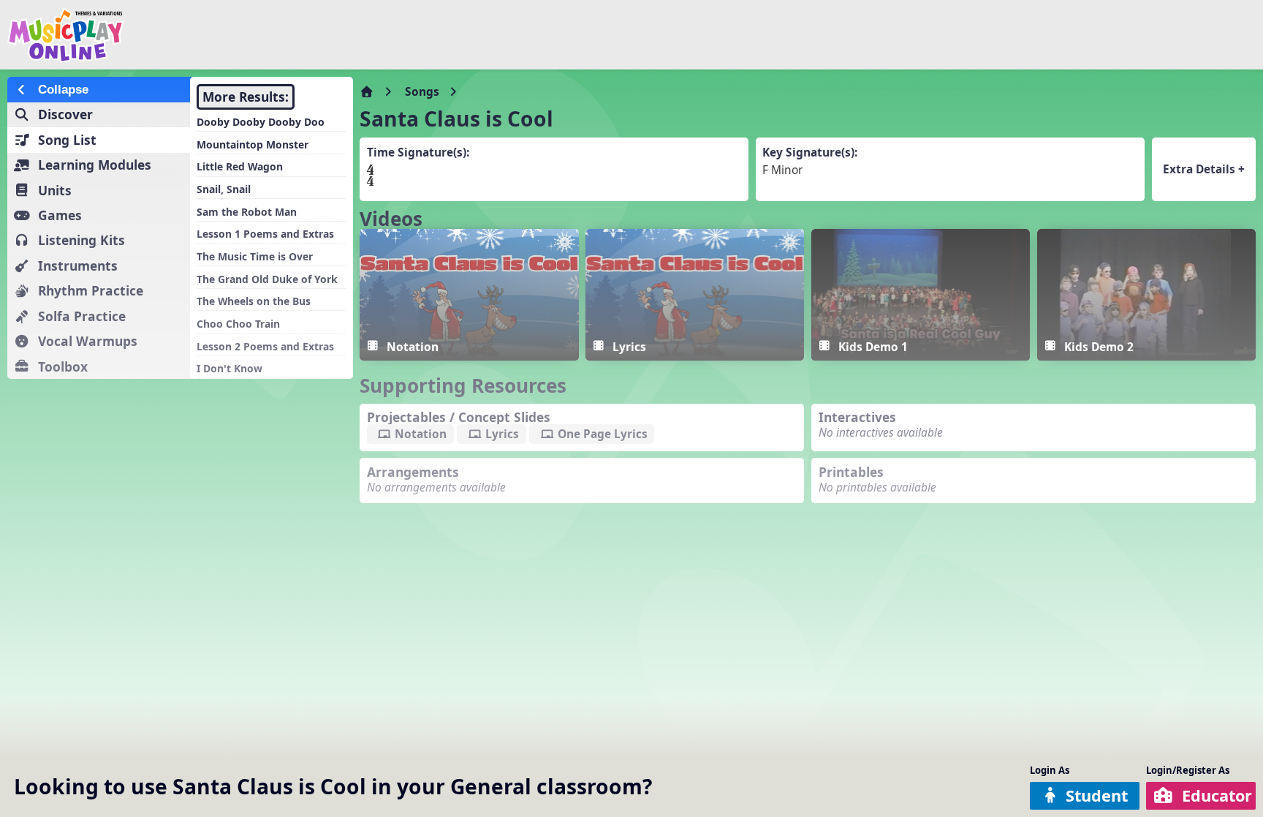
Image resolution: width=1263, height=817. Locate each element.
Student (1097, 795)
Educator (1217, 795)
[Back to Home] (213, 35)
